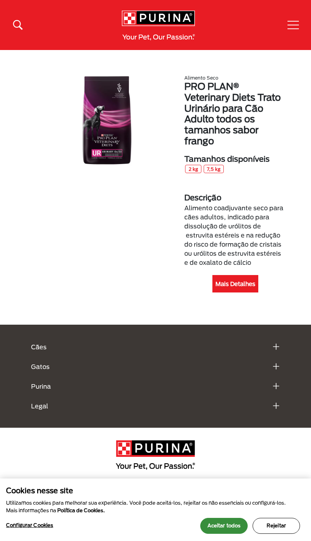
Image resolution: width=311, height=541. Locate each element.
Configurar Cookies (29, 525)
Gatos (40, 366)
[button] (293, 25)
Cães (39, 346)
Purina (41, 386)
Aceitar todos (224, 525)
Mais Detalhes (235, 283)
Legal (39, 406)
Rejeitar (276, 525)
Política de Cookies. (81, 510)
